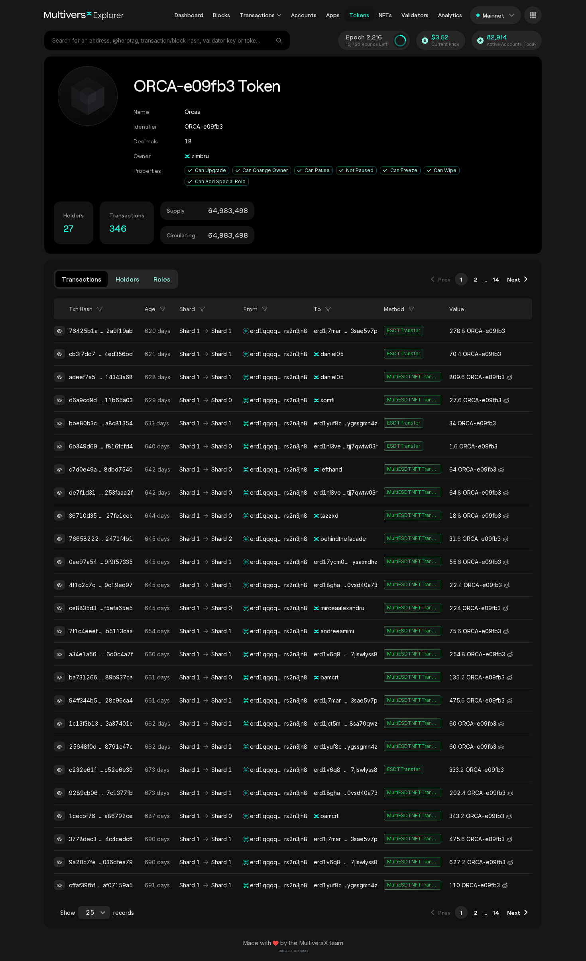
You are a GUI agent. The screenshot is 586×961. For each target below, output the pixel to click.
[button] (279, 15)
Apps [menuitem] (333, 15)
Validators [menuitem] (415, 15)
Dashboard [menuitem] (189, 15)
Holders (127, 279)
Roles (161, 279)
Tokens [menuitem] (359, 15)
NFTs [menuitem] (385, 15)
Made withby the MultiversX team (293, 943)
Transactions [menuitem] (257, 15)
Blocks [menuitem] (221, 15)
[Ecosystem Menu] (533, 15)
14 (496, 279)
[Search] (280, 40)
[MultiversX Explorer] (84, 15)
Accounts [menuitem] (304, 15)
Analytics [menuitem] (450, 15)
